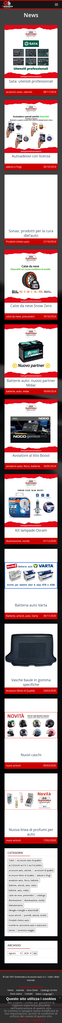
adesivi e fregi (43, 875)
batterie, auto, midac (19, 890)
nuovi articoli (15, 915)
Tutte (11, 860)
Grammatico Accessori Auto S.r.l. (30, 976)
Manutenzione (16, 905)
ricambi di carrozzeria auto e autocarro (28, 925)
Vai (35, 953)
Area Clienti (32, 990)
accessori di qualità (44, 870)
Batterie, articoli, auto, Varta (22, 885)
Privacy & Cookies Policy (31, 986)
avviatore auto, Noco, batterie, (24, 880)
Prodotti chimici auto (19, 920)
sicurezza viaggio (26, 930)
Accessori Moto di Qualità (21, 875)
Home (10, 990)
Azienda (20, 990)
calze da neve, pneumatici (21, 895)
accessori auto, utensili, (20, 870)
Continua (23, 1020)
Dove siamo (16, 993)
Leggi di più (38, 1020)
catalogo (41, 895)
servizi (12, 930)
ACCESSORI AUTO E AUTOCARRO (25, 865)
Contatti (29, 993)
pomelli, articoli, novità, (35, 915)
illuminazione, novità (34, 900)
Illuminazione (15, 900)
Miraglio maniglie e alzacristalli (23, 910)
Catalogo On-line (49, 990)
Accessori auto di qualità (29, 860)
